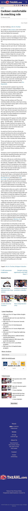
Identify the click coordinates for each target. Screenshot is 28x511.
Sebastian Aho (17, 219)
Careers (14, 454)
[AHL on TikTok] (24, 5)
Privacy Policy (18, 491)
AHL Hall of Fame (14, 446)
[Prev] (5, 368)
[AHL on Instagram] (14, 5)
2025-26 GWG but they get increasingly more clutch (18, 395)
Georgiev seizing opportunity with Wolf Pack (20, 272)
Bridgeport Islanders (20, 266)
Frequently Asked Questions (11, 493)
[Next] (23, 368)
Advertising (14, 456)
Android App (14, 436)
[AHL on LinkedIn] (26, 5)
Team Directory (14, 443)
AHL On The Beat (16, 27)
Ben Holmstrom (5, 177)
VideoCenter (14, 428)
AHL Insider (14, 448)
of (14, 368)
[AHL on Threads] (20, 5)
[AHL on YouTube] (22, 5)
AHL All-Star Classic (14, 444)
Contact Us (22, 493)
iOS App (14, 434)
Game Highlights (18, 382)
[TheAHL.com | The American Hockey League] (14, 2)
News (2, 8)
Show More (14, 403)
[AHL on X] (16, 5)
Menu (5, 2)
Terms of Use (9, 491)
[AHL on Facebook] (18, 5)
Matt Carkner (12, 29)
